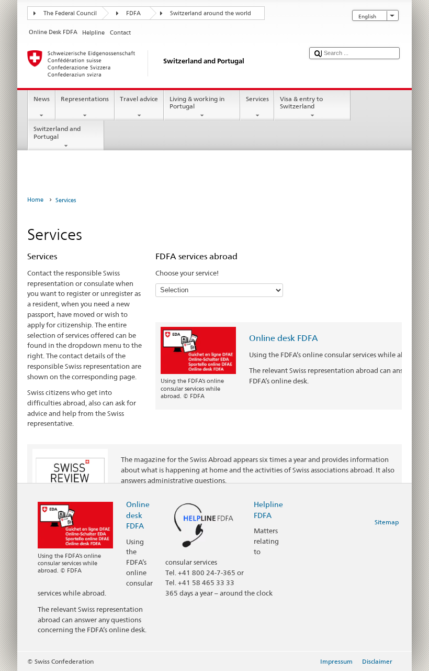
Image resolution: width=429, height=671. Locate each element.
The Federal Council (70, 13)
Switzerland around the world (210, 13)
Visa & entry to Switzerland (301, 102)
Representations (85, 99)
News (41, 99)
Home (35, 199)
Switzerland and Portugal (57, 132)
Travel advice (139, 99)
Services (257, 99)
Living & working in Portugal (197, 102)
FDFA (133, 13)
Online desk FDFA (283, 338)
